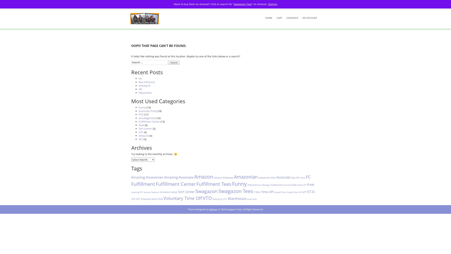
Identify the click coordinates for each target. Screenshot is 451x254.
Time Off (267, 192)
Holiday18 (144, 85)
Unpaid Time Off (293, 192)
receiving (135, 192)
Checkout (292, 17)
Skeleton (155, 192)
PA (140, 78)
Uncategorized (147, 118)
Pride (310, 185)
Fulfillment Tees (213, 184)
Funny (142, 107)
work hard (252, 199)
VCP (133, 199)
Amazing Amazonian (147, 177)
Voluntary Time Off (182, 198)
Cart (279, 17)
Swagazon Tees (235, 191)
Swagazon (206, 191)
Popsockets (145, 92)
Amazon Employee (223, 177)
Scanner (147, 192)
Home (268, 17)
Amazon (203, 176)
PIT (305, 185)
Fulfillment (143, 184)
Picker (300, 185)
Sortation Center (168, 192)
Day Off (295, 177)
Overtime (286, 185)
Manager (266, 185)
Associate (283, 177)
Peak (141, 125)
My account (310, 17)
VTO (141, 114)
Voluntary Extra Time (152, 199)
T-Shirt (257, 192)
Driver (302, 178)
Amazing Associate (178, 177)
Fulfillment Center (149, 121)
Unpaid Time (280, 192)
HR (140, 89)
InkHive (213, 209)
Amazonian (246, 177)
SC (141, 192)
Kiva (259, 185)
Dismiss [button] (272, 4)
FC (308, 177)
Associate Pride (148, 111)
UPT (141, 132)
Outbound (276, 184)
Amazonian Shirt (267, 177)
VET (141, 139)
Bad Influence (147, 82)
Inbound (144, 135)
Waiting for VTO (220, 199)
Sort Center (145, 128)
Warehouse (237, 198)
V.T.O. (311, 191)
